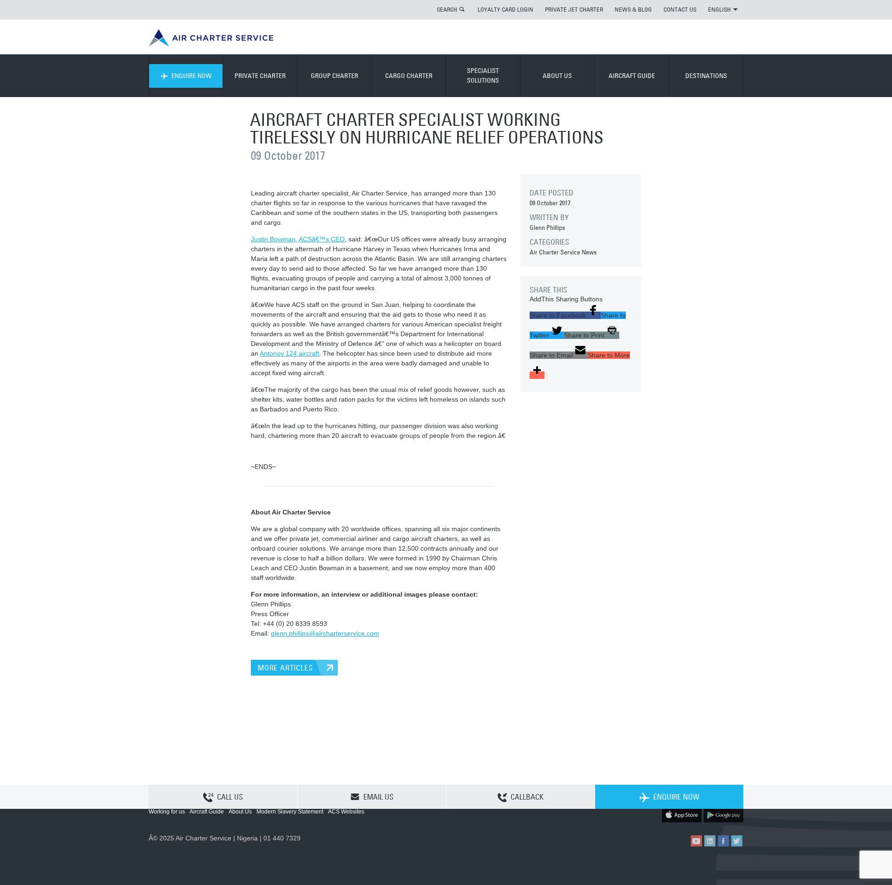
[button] (565, 315)
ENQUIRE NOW (191, 76)
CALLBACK (527, 796)
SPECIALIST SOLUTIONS (483, 75)
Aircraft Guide (207, 811)
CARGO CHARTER (409, 76)
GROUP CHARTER (334, 76)
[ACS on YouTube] (696, 840)
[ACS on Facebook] (723, 840)
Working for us (167, 811)
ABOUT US (557, 76)
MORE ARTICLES (285, 667)
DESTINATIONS (706, 76)
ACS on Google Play (723, 814)
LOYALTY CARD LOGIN (505, 9)
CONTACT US (679, 9)
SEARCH (447, 9)
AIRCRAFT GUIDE (632, 76)
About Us (240, 811)
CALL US (230, 796)
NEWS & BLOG (633, 9)
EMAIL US (378, 796)
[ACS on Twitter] (736, 840)
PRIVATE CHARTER (260, 76)
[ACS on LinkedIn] (709, 840)
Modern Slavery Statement (289, 811)
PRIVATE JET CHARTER (574, 9)
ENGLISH (719, 9)
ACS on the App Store (682, 814)
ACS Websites (346, 811)
